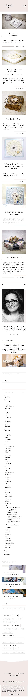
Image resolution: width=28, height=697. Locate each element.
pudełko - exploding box (9, 638)
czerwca (8, 412)
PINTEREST (15, 675)
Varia (16, 648)
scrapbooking (20, 638)
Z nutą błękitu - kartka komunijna (13, 522)
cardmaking (16, 612)
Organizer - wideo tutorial (14, 345)
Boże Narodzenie (7, 612)
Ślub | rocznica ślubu (8, 642)
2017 (5, 490)
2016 (5, 537)
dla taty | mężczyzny (8, 618)
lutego (7, 461)
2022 (5, 415)
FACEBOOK (9, 673)
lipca (7, 410)
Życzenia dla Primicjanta (13, 507)
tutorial (5, 645)
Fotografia (18, 618)
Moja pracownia (15, 628)
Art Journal (17, 608)
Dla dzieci (15, 615)
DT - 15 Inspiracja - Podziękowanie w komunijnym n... (11, 511)
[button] (20, 3)
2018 (5, 466)
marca (7, 441)
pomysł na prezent (7, 632)
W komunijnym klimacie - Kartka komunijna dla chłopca (14, 166)
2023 (5, 400)
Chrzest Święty (7, 615)
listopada (8, 404)
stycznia (8, 397)
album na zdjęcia (7, 608)
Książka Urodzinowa (14, 119)
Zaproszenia (21, 652)
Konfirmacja (6, 625)
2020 (5, 429)
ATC (23, 608)
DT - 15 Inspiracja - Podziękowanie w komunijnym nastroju (14, 71)
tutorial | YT (13, 645)
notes (22, 628)
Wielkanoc (13, 652)
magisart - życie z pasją (17, 681)
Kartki (4, 622)
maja (6, 424)
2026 (5, 395)
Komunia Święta (12, 622)
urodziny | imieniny (8, 648)
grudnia (8, 402)
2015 (5, 550)
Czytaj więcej (20, 46)
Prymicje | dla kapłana (8, 635)
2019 (5, 444)
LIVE (22, 625)
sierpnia (8, 408)
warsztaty (5, 652)
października (9, 406)
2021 (5, 420)
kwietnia (8, 426)
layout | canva (15, 625)
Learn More (11, 694)
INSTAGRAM (20, 673)
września (8, 448)
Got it (18, 694)
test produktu (19, 642)
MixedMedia (6, 628)
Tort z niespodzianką (14, 258)
